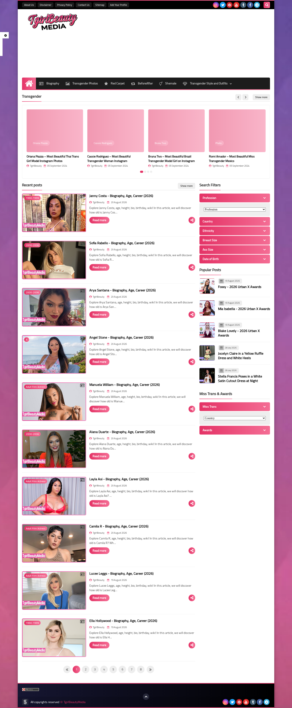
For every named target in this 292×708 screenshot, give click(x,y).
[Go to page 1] (141, 172)
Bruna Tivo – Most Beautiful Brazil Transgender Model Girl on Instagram (171, 159)
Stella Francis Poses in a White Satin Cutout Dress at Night (240, 378)
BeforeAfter (145, 83)
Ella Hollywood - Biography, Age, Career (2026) (123, 620)
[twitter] (223, 5)
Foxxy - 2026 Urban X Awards (239, 286)
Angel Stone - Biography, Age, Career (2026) (121, 337)
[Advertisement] (192, 43)
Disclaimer (45, 4)
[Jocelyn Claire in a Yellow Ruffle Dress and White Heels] (207, 353)
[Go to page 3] (148, 172)
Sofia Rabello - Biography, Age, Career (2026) (121, 243)
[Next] (67, 669)
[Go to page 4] (151, 172)
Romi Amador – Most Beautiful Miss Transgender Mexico (232, 159)
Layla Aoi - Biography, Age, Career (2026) (119, 479)
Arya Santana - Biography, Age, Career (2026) (122, 290)
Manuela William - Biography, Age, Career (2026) (124, 384)
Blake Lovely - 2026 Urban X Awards (239, 333)
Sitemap (99, 4)
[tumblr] (243, 5)
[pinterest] (230, 5)
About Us (29, 4)
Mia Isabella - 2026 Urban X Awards (244, 309)
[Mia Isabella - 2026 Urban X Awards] (207, 308)
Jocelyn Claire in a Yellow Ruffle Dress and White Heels (240, 355)
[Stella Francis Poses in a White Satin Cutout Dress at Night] (207, 375)
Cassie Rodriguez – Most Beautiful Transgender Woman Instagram (109, 159)
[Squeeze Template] (25, 702)
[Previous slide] (238, 97)
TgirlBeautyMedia (75, 702)
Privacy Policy (64, 4)
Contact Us (84, 4)
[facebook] (250, 5)
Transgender (31, 96)
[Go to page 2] (145, 172)
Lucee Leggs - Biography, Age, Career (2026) (121, 573)
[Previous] (150, 669)
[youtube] (236, 5)
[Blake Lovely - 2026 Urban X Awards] (207, 330)
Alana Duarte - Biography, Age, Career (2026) (122, 432)
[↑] (146, 696)
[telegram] (257, 5)
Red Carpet (117, 83)
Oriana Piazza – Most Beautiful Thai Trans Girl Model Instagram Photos (53, 159)
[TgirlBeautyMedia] (53, 21)
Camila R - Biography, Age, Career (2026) (118, 526)
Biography (52, 83)
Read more (99, 220)
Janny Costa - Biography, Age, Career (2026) (121, 195)
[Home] (29, 83)
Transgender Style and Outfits (208, 83)
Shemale (170, 83)
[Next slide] (245, 97)
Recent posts (32, 185)
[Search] (267, 5)
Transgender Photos (85, 83)
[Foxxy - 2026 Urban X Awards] (207, 286)
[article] (54, 138)
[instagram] (216, 5)
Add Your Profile (118, 4)
